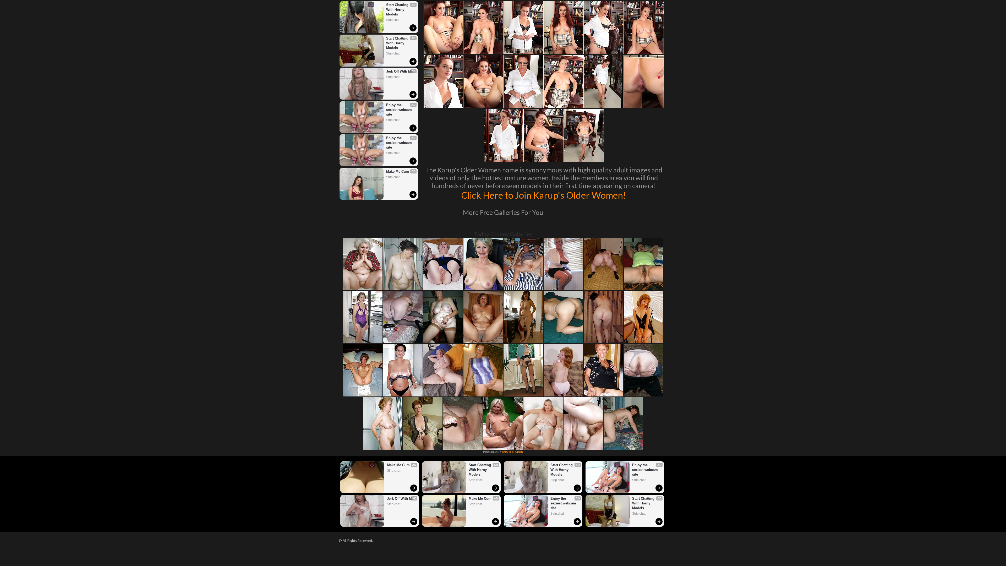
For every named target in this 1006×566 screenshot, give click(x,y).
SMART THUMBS (512, 451)
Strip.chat (393, 20)
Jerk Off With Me (399, 71)
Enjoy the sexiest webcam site (399, 109)
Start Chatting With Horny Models (397, 9)
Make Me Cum (397, 171)
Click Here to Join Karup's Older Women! (543, 194)
